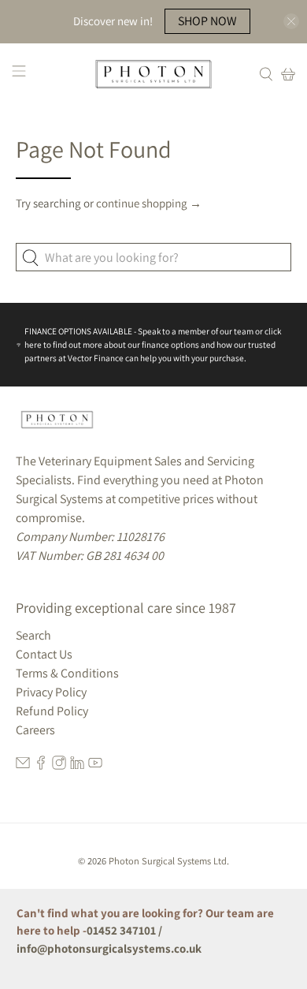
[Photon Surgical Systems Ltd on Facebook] (41, 765)
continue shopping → (149, 203)
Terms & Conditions (67, 673)
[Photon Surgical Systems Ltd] (154, 74)
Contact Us (44, 654)
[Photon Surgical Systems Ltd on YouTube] (95, 765)
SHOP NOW (207, 21)
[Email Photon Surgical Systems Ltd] (23, 765)
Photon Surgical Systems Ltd (168, 861)
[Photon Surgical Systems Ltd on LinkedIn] (77, 765)
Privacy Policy (51, 692)
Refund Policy (52, 711)
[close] (291, 21)
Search (33, 635)
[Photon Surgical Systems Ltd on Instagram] (59, 765)
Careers (35, 730)
